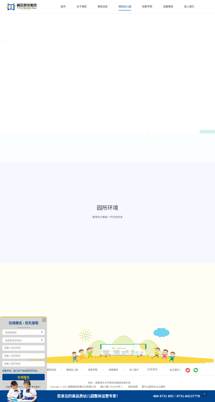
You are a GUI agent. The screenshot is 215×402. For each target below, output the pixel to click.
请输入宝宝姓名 (12, 356)
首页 (63, 6)
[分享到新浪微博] (187, 370)
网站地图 (132, 387)
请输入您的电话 (12, 363)
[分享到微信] (196, 370)
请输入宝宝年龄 (12, 348)
